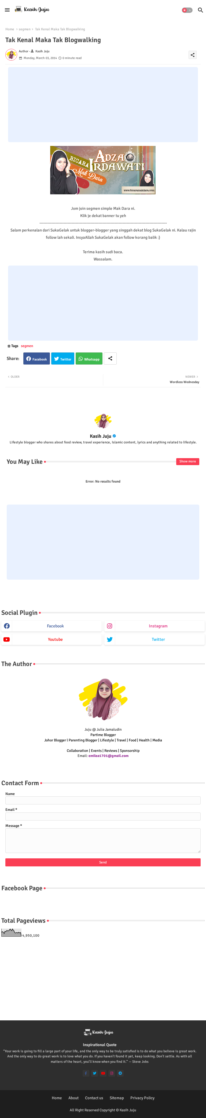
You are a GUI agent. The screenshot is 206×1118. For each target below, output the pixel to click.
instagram (158, 626)
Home (9, 29)
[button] (187, 10)
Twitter (65, 359)
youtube (55, 639)
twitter (158, 639)
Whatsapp (92, 359)
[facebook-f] (86, 1073)
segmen (25, 29)
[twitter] (94, 1073)
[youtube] (103, 1073)
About (73, 1097)
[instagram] (111, 1073)
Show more (187, 461)
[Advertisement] (103, 104)
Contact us (94, 1097)
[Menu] (7, 10)
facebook (55, 626)
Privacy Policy (142, 1097)
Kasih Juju (100, 436)
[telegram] (120, 1073)
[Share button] (110, 358)
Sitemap (117, 1097)
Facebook (39, 359)
